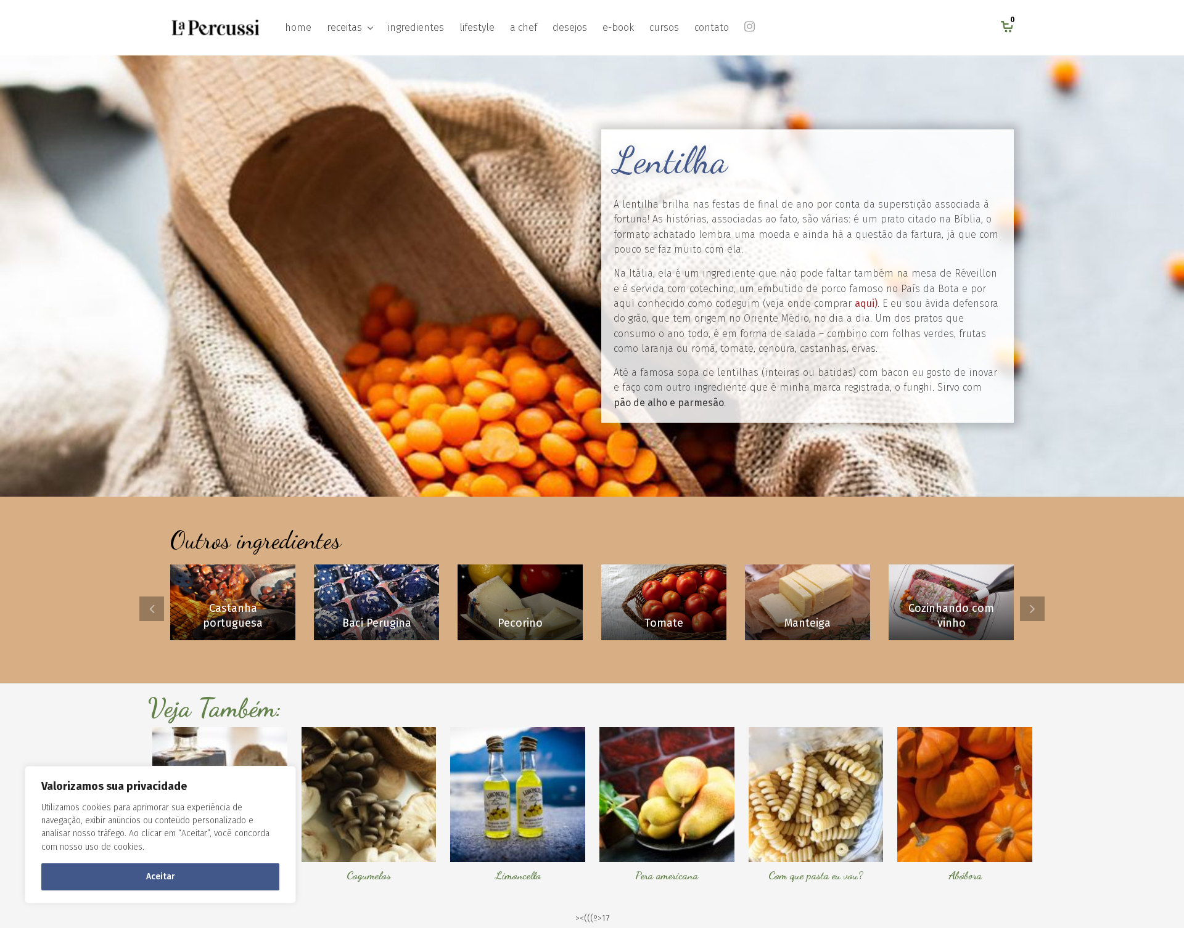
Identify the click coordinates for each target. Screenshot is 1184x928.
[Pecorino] (520, 602)
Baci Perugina (376, 623)
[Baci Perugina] (376, 602)
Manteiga (807, 623)
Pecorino (520, 623)
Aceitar (160, 876)
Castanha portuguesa (233, 615)
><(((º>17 (592, 918)
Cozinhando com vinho (951, 615)
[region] (160, 834)
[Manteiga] (807, 602)
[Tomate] (663, 602)
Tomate (663, 623)
